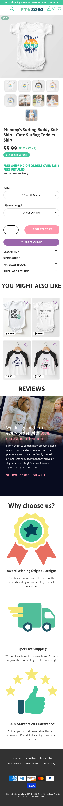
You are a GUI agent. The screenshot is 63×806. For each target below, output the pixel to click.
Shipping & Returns (16, 271)
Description (11, 251)
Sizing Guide (12, 258)
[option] (31, 46)
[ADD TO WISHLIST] (26, 302)
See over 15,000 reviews (24, 475)
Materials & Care (15, 264)
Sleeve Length (13, 205)
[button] (41, 229)
